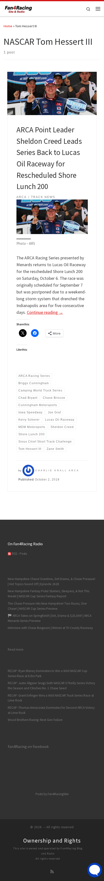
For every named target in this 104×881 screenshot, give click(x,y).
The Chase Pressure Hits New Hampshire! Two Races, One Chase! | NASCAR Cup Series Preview (47, 606)
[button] (52, 217)
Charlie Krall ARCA (57, 470)
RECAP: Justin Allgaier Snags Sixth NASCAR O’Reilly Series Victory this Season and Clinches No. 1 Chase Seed (51, 685)
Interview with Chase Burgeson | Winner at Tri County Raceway (50, 628)
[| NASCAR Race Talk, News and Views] (18, 8)
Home (8, 26)
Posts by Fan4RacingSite (52, 794)
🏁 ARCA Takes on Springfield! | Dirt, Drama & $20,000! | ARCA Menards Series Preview (49, 618)
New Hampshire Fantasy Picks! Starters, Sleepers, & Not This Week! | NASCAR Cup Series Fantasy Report (48, 593)
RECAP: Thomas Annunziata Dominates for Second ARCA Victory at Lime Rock (51, 710)
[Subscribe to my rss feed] (52, 872)
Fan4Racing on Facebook (28, 746)
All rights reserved (48, 858)
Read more (15, 649)
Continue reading (45, 312)
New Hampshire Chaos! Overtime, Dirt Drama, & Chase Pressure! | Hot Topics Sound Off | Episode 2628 (51, 581)
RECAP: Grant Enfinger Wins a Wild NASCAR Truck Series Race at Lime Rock (51, 698)
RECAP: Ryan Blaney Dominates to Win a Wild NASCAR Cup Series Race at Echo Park (47, 673)
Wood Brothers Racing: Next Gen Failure (35, 720)
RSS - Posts (19, 554)
